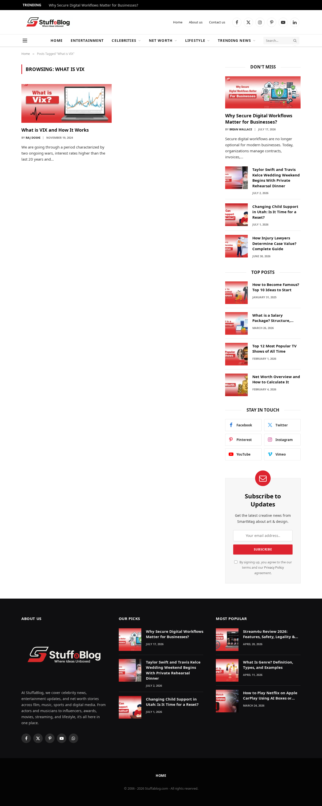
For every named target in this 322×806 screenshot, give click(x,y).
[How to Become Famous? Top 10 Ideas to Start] (236, 292)
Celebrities (124, 40)
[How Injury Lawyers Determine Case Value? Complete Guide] (236, 246)
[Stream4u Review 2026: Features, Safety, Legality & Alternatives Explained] (227, 639)
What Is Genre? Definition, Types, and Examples (268, 665)
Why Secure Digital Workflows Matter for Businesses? (93, 5)
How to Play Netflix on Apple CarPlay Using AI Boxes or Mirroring (270, 695)
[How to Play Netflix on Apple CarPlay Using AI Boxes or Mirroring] (227, 701)
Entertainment (87, 40)
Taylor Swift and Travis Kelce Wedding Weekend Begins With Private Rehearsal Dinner (276, 177)
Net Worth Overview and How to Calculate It (276, 379)
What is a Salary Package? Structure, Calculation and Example (276, 318)
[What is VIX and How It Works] (66, 103)
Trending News (234, 40)
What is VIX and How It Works (55, 130)
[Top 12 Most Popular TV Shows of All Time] (236, 354)
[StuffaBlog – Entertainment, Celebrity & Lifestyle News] (48, 22)
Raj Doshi (33, 137)
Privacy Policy (274, 567)
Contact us (217, 22)
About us (196, 22)
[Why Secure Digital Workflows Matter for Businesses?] (263, 92)
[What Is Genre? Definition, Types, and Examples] (227, 670)
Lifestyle (195, 40)
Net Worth (161, 40)
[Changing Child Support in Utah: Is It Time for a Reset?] (236, 214)
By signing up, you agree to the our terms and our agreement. (265, 567)
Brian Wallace (240, 129)
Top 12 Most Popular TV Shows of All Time (274, 348)
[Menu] (25, 40)
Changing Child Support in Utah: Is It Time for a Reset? (275, 212)
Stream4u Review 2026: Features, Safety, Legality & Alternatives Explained (269, 634)
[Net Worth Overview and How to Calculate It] (236, 385)
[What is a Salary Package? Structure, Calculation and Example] (236, 323)
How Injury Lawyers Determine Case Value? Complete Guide (274, 243)
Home (177, 22)
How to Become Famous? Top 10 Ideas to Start (275, 287)
